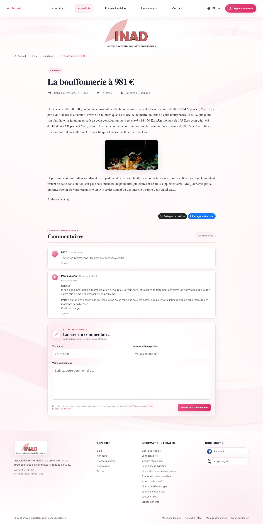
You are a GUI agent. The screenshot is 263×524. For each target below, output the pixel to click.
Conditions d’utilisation (154, 465)
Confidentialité (150, 455)
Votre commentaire (62, 363)
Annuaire (102, 455)
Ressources (103, 465)
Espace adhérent (151, 501)
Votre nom (57, 346)
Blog (34, 55)
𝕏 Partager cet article (172, 216)
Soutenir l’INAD (150, 496)
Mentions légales (151, 450)
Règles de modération (61, 409)
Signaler (65, 263)
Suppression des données (156, 476)
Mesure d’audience (152, 460)
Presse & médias (106, 460)
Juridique (48, 55)
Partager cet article (201, 216)
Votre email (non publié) (145, 346)
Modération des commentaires (159, 471)
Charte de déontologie (154, 486)
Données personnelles (143, 406)
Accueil (22, 55)
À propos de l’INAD (152, 481)
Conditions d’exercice (153, 491)
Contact (101, 471)
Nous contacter (240, 517)
